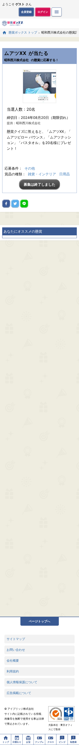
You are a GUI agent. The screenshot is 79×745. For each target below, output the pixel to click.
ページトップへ (39, 621)
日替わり (17, 742)
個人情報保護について (22, 682)
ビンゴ (62, 742)
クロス (50, 742)
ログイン (43, 11)
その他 (29, 168)
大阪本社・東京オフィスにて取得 (60, 727)
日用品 (64, 174)
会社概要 (13, 660)
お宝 (28, 742)
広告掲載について (19, 693)
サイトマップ (16, 639)
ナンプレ (39, 742)
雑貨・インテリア (42, 174)
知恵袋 (73, 742)
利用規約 (13, 671)
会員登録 (26, 11)
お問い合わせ (16, 649)
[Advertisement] (39, 428)
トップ (5, 742)
